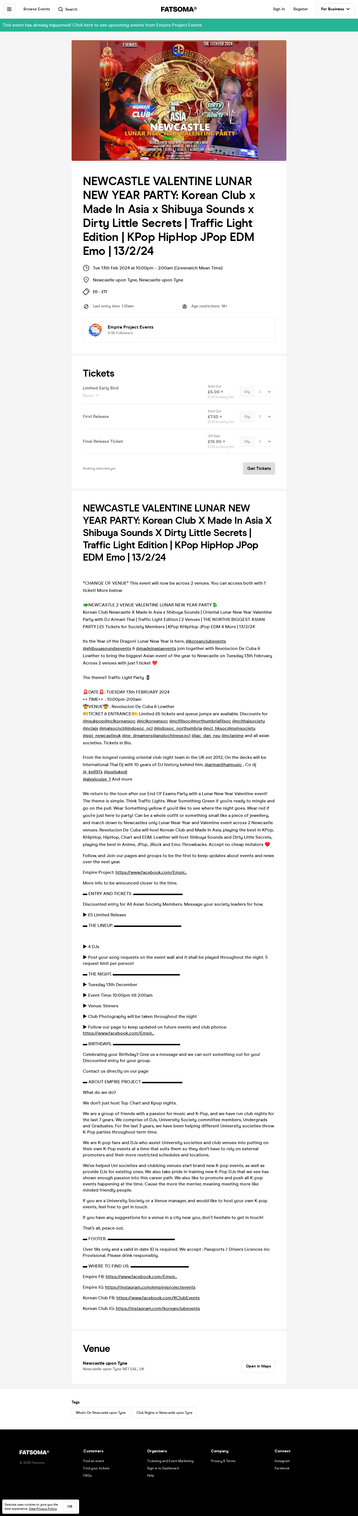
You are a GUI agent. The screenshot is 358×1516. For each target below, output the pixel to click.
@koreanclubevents (206, 641)
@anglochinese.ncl (171, 735)
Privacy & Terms (223, 1461)
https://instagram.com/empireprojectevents (150, 1287)
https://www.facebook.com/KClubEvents (158, 1297)
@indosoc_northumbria (178, 728)
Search (71, 9)
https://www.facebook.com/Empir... (151, 872)
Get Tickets (259, 468)
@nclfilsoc (179, 721)
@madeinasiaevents (156, 648)
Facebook (282, 1468)
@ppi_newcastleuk (102, 735)
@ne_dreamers (137, 735)
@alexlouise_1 (97, 779)
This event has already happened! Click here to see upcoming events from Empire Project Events (102, 25)
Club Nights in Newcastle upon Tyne (164, 1413)
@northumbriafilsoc (210, 721)
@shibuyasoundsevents (107, 648)
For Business (332, 9)
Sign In (279, 9)
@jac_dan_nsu (206, 735)
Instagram (282, 1461)
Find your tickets (96, 1468)
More (88, 395)
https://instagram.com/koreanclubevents (158, 1308)
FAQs (87, 1475)
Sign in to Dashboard (163, 1468)
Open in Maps (258, 1366)
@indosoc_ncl (138, 728)
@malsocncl (111, 728)
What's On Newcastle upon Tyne (101, 1413)
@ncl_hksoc (215, 728)
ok (69, 1506)
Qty (247, 392)
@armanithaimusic (223, 764)
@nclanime (233, 735)
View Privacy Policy (43, 1509)
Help (150, 1475)
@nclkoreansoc (120, 721)
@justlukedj (115, 771)
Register (300, 9)
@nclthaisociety (248, 721)
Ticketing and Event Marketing (170, 1461)
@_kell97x (93, 771)
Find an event (93, 1461)
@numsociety (241, 728)
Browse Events (36, 9)
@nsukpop (93, 721)
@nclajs (90, 728)
